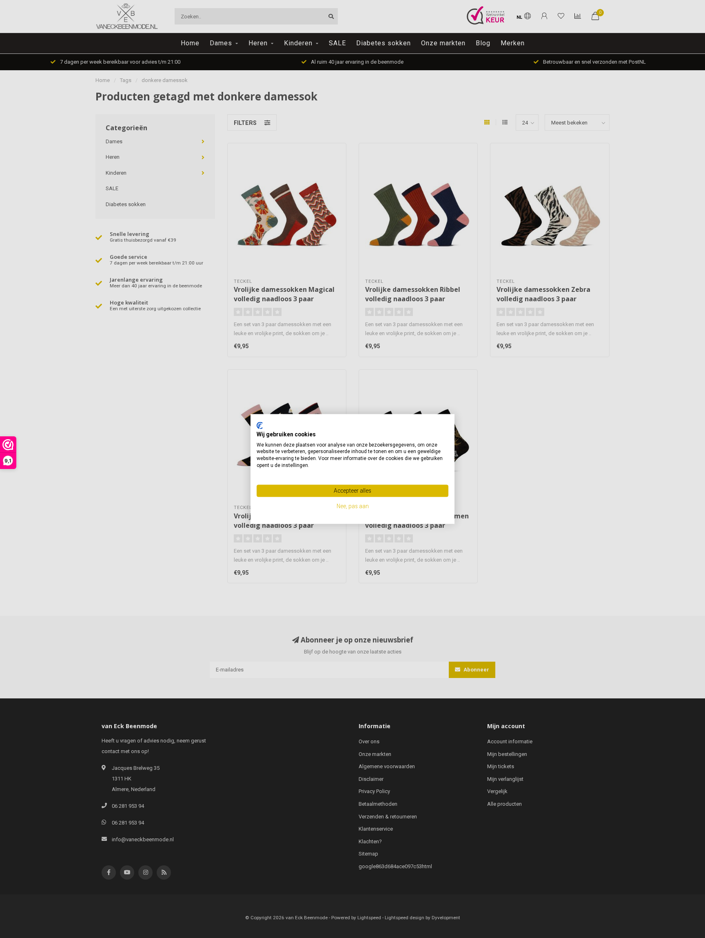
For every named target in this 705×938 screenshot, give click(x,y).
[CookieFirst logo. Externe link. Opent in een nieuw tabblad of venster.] (260, 425)
